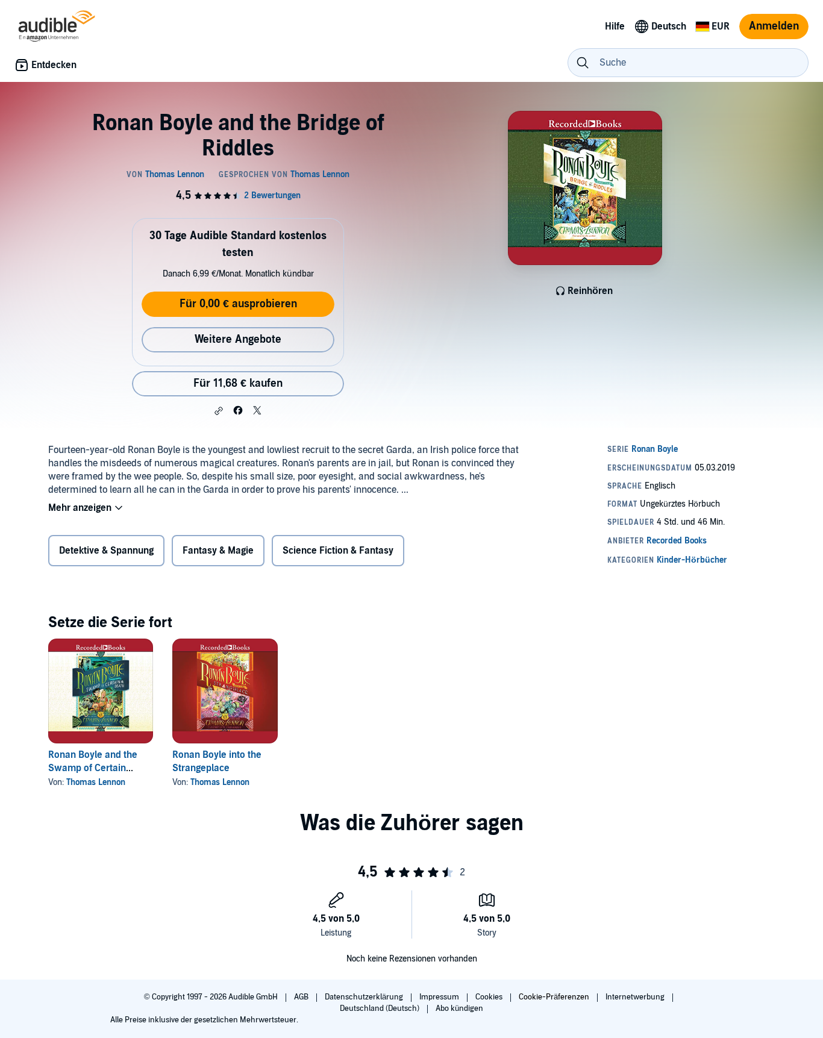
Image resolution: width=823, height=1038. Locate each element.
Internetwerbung (636, 997)
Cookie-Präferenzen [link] (554, 997)
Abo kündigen (459, 1008)
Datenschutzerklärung (365, 997)
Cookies (489, 997)
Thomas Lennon (95, 782)
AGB (302, 997)
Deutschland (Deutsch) (380, 1008)
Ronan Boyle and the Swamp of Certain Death (92, 768)
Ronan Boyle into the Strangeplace (216, 761)
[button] (219, 411)
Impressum (440, 997)
